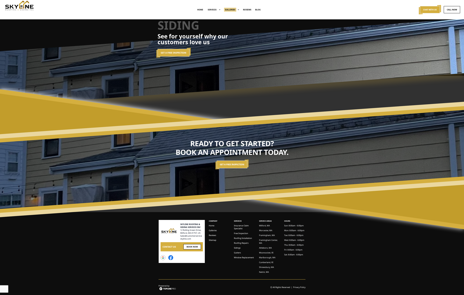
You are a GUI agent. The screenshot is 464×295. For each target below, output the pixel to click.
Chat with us (430, 9)
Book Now (192, 246)
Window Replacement (244, 257)
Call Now (452, 9)
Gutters (237, 252)
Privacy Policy (299, 287)
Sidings (237, 248)
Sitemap (212, 240)
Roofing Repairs (241, 243)
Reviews (212, 235)
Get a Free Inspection (173, 52)
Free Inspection (241, 233)
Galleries (213, 230)
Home (211, 225)
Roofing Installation (243, 238)
